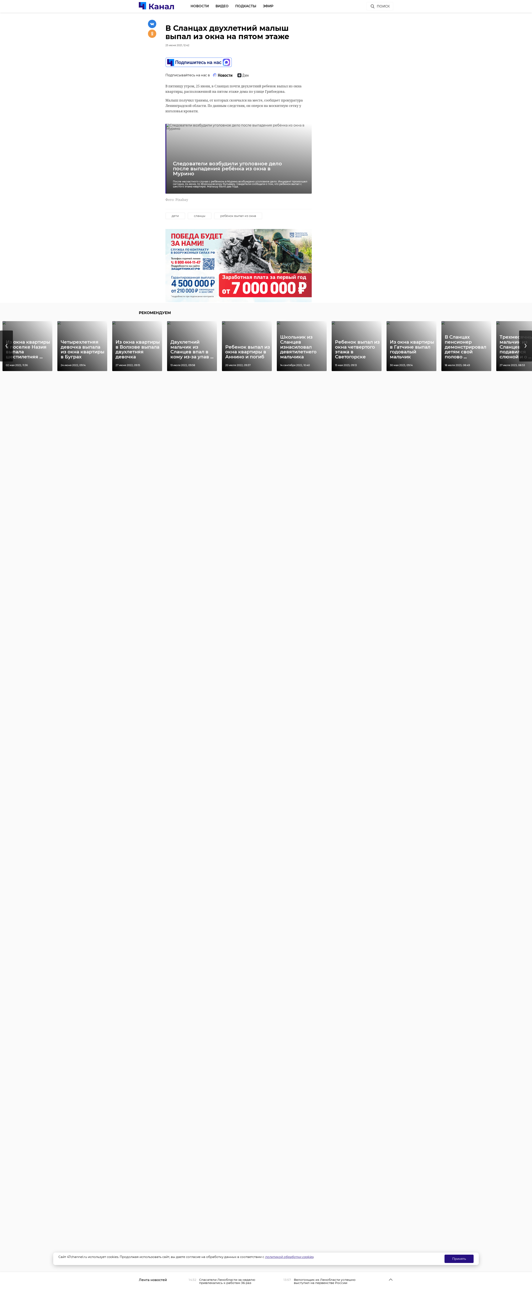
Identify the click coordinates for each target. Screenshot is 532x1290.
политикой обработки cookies (289, 1257)
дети (175, 216)
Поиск (383, 6)
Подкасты (245, 6)
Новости (200, 6)
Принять (459, 1259)
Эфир (268, 6)
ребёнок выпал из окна (238, 216)
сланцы (199, 216)
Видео (222, 6)
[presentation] (6, 346)
